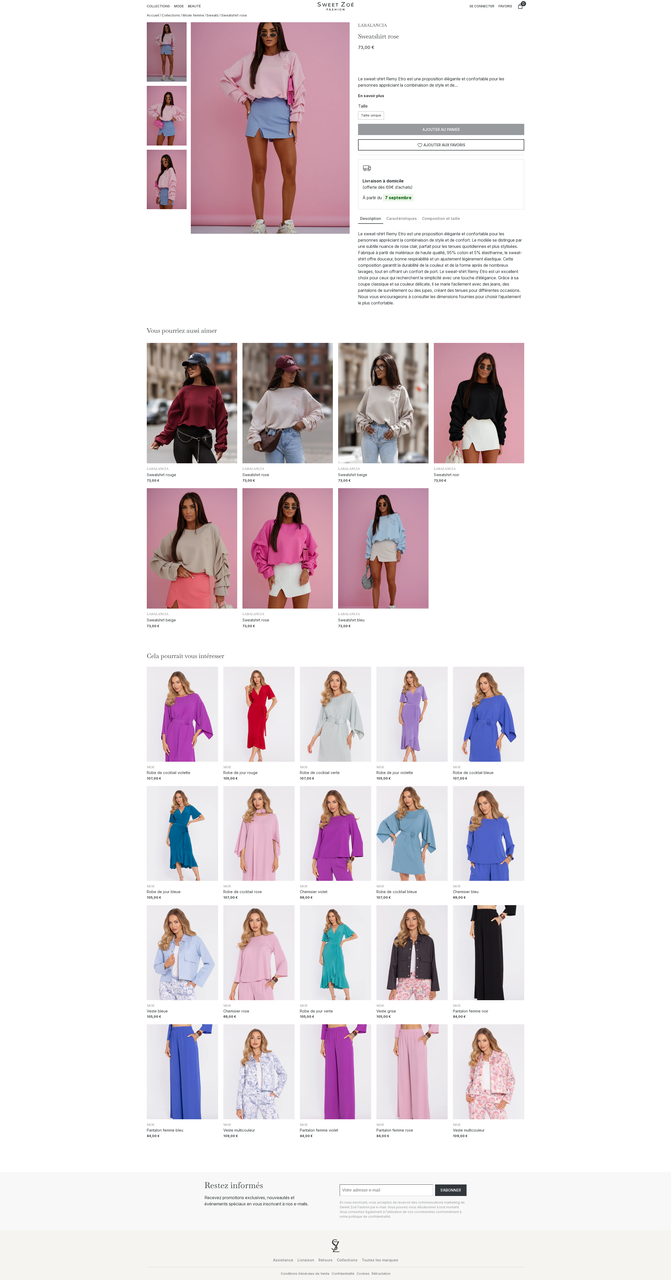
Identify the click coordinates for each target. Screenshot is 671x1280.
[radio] (371, 115)
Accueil (153, 15)
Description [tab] (370, 218)
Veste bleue (157, 1011)
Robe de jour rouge (240, 773)
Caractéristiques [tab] (401, 218)
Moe (151, 767)
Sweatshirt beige (352, 474)
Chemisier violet (313, 892)
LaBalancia (372, 25)
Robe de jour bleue (164, 892)
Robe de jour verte (316, 1011)
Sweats (213, 15)
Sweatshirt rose (255, 474)
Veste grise (386, 1011)
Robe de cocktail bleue (473, 773)
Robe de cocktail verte (320, 773)
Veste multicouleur (239, 1130)
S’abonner (450, 1190)
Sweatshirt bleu (351, 620)
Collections (171, 15)
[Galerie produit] (270, 128)
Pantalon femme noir (470, 1011)
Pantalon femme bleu (165, 1130)
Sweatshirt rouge (161, 474)
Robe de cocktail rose (242, 892)
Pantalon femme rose (394, 1130)
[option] (167, 116)
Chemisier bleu (466, 892)
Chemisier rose (236, 1011)
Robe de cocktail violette (168, 773)
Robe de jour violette (394, 773)
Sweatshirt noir (446, 474)
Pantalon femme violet (319, 1130)
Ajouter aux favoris (444, 145)
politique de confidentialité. (370, 1216)
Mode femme (193, 15)
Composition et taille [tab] (441, 218)
